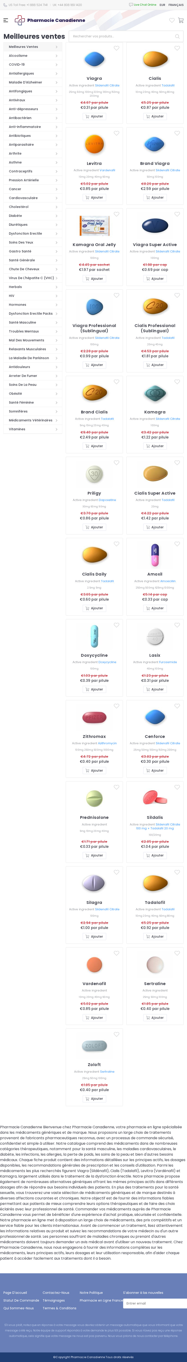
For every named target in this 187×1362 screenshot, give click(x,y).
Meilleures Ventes (23, 46)
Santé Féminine (21, 402)
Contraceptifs (20, 171)
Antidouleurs (19, 367)
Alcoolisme (18, 55)
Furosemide (168, 662)
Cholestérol (19, 207)
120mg (98, 92)
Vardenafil (107, 170)
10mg (139, 92)
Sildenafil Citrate (107, 85)
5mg (83, 425)
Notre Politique (91, 1292)
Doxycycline (107, 662)
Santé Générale (22, 260)
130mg (107, 92)
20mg (147, 92)
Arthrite (15, 153)
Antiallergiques (21, 73)
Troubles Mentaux (24, 331)
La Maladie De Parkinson (29, 358)
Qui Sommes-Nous (18, 1308)
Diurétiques (18, 224)
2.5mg (91, 587)
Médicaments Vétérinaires (30, 420)
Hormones (17, 304)
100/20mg (155, 835)
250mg (140, 587)
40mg (155, 92)
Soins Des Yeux (21, 242)
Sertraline (107, 1071)
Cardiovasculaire (23, 198)
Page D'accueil (15, 1292)
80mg (170, 92)
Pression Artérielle (24, 180)
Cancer (15, 189)
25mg (73, 92)
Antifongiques (20, 91)
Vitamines (17, 429)
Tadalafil (168, 85)
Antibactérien (20, 118)
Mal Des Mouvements (26, 340)
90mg (102, 506)
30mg (87, 506)
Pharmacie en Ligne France (101, 1300)
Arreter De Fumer (23, 376)
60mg (163, 92)
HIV (11, 295)
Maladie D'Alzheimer (25, 82)
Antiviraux (17, 100)
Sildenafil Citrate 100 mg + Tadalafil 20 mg (158, 826)
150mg (115, 92)
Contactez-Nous (56, 1292)
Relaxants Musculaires (27, 349)
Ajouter (97, 116)
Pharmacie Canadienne (88, 1357)
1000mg (169, 587)
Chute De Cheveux (24, 269)
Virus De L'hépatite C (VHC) (31, 278)
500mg (150, 587)
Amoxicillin (168, 581)
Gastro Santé (20, 251)
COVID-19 (17, 64)
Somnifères (18, 411)
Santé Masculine (22, 322)
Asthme (15, 162)
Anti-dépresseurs (23, 109)
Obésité (15, 393)
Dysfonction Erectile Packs (31, 313)
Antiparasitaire (21, 144)
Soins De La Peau (22, 384)
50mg (81, 92)
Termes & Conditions (59, 1308)
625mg (159, 587)
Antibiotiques (20, 135)
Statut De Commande (21, 1300)
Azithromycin (107, 743)
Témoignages (54, 1300)
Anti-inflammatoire (25, 127)
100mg (89, 92)
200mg (94, 96)
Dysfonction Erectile (25, 233)
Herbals (15, 287)
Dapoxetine (107, 500)
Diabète (15, 215)
